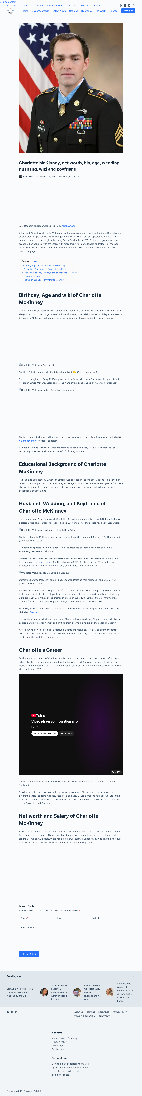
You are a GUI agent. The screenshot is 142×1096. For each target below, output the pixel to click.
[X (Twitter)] (125, 5)
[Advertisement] (71, 203)
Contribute (128, 11)
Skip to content (8, 1)
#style (34, 440)
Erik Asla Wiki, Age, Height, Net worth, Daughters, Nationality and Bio (20, 992)
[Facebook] (121, 5)
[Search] (134, 5)
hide (36, 261)
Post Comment (29, 954)
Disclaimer (57, 1045)
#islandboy (25, 440)
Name (24, 918)
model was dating (43, 562)
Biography (86, 10)
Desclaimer (38, 5)
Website (96, 918)
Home (25, 10)
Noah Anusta (68, 225)
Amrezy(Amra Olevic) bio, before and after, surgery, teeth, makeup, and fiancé (125, 992)
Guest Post (97, 5)
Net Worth (100, 10)
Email (60, 918)
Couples (73, 10)
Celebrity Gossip (40, 10)
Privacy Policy (54, 5)
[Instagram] (129, 5)
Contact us (58, 1049)
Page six (34, 612)
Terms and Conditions (76, 5)
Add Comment (29, 927)
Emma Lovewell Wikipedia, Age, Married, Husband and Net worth (93, 992)
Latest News (59, 10)
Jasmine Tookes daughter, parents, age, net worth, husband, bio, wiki (59, 992)
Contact (24, 5)
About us (12, 5)
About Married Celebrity (64, 1038)
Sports (113, 10)
